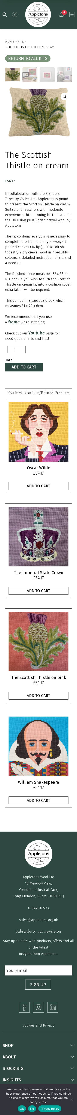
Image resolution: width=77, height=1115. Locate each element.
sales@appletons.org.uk (38, 920)
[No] (72, 1099)
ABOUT (9, 1057)
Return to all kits (27, 58)
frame (14, 321)
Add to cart (24, 367)
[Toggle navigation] (71, 14)
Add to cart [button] (38, 486)
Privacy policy (49, 1108)
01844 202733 (38, 908)
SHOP (8, 1045)
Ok (22, 1108)
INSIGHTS (12, 1079)
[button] (64, 96)
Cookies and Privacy (38, 1025)
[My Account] (14, 14)
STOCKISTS (13, 1068)
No (32, 1108)
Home (9, 42)
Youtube (36, 333)
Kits (21, 42)
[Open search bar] (5, 14)
